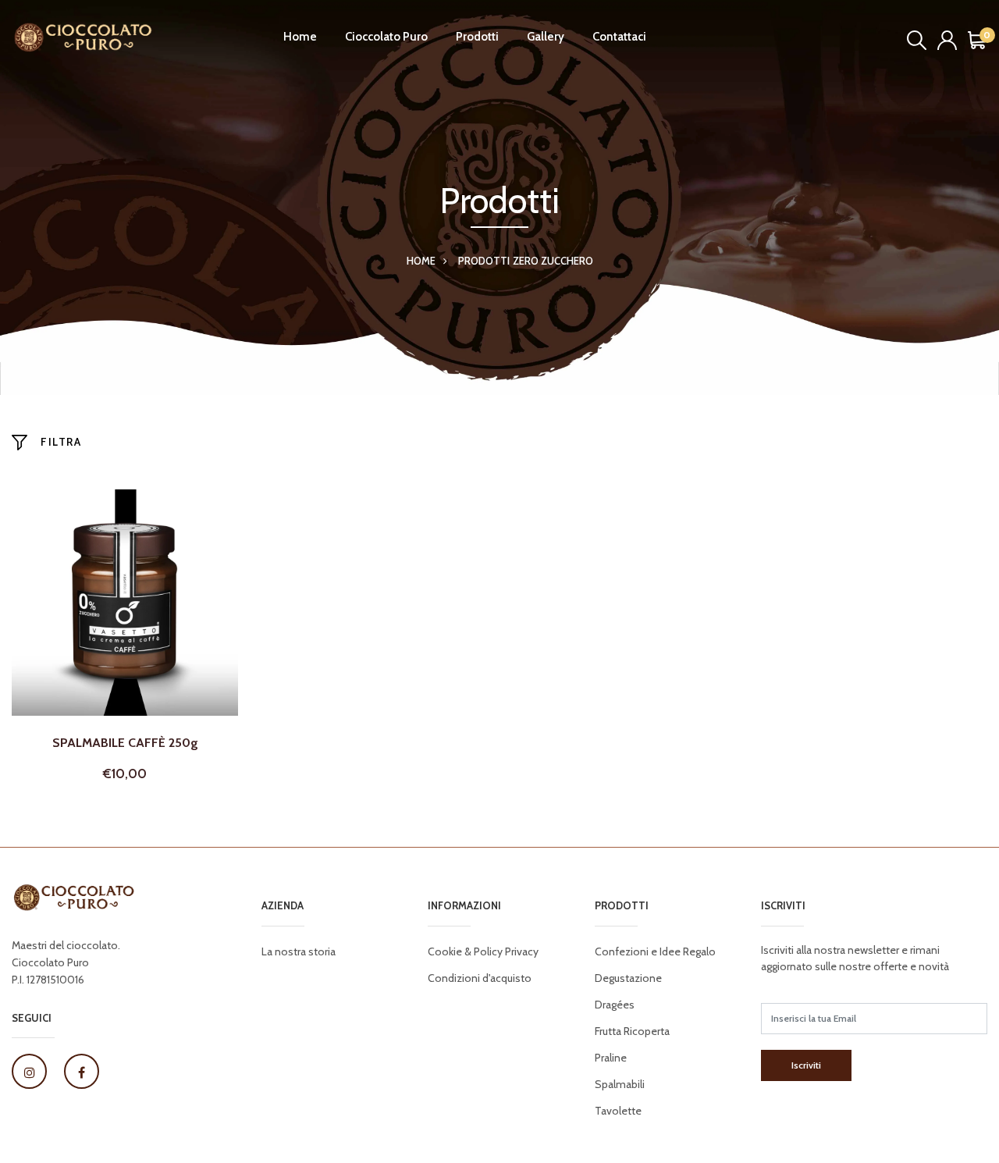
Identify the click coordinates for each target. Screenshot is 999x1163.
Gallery (545, 37)
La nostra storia (298, 951)
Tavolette (618, 1111)
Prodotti (477, 37)
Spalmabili (620, 1084)
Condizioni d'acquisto (479, 978)
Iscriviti (806, 1065)
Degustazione (628, 978)
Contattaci (619, 37)
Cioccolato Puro (386, 37)
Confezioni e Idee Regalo (655, 951)
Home (300, 37)
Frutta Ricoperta (632, 1031)
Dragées (615, 1005)
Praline (611, 1058)
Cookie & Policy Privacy (483, 951)
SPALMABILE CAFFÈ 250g (125, 742)
